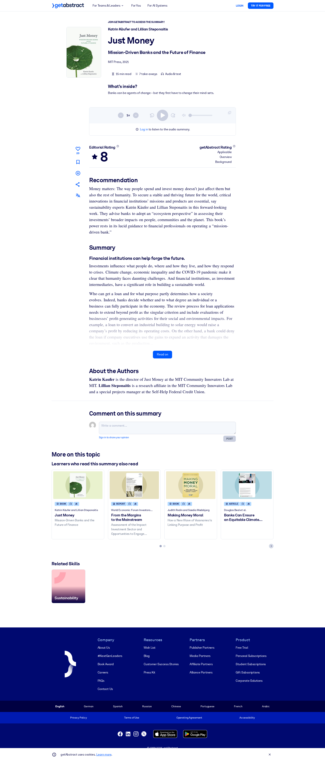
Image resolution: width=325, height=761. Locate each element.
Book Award (106, 664)
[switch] (162, 115)
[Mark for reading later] (78, 162)
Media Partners (200, 656)
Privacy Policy (78, 717)
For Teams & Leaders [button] (106, 5)
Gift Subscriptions (248, 672)
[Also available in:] (78, 195)
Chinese (176, 706)
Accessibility (247, 717)
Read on (162, 354)
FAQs (101, 680)
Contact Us (105, 689)
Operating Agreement (189, 717)
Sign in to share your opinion (114, 437)
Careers (103, 672)
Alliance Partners (201, 672)
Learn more (103, 754)
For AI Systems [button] (157, 5)
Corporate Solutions (249, 680)
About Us (104, 647)
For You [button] (136, 5)
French (238, 706)
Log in (144, 129)
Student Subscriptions (251, 664)
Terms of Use (131, 717)
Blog (147, 656)
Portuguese (207, 706)
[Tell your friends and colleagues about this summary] (78, 184)
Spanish (118, 706)
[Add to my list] (78, 173)
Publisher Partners (202, 647)
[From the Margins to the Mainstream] (134, 485)
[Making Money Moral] (190, 485)
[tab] (160, 546)
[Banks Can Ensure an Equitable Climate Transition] (247, 485)
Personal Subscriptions (251, 656)
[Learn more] (117, 146)
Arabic (266, 706)
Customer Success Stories (161, 664)
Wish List (150, 647)
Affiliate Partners (201, 664)
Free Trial (242, 647)
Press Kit (149, 672)
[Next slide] (271, 546)
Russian (147, 706)
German (88, 706)
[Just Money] (78, 485)
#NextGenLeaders (110, 656)
